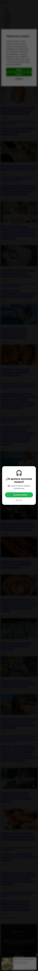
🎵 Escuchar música (19, 495)
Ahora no (19, 500)
